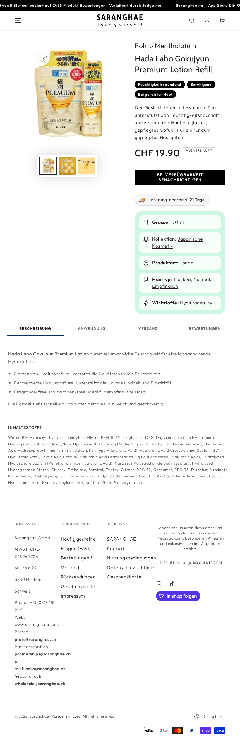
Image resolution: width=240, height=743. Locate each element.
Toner (186, 263)
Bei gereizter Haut (155, 94)
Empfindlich (165, 286)
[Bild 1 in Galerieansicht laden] (48, 166)
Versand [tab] (148, 328)
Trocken (182, 279)
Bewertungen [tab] (204, 328)
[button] (191, 20)
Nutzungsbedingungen (131, 558)
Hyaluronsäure (196, 303)
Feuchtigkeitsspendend (159, 84)
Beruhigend (201, 84)
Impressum (73, 596)
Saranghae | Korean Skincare (55, 716)
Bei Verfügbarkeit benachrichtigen (180, 177)
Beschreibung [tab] (35, 328)
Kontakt (115, 548)
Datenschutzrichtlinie (131, 567)
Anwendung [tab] (92, 328)
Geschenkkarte (78, 586)
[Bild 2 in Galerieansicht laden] (67, 166)
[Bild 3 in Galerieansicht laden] (86, 166)
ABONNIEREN (207, 563)
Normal (201, 279)
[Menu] (17, 20)
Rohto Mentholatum (165, 45)
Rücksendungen (78, 577)
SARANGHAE (121, 539)
